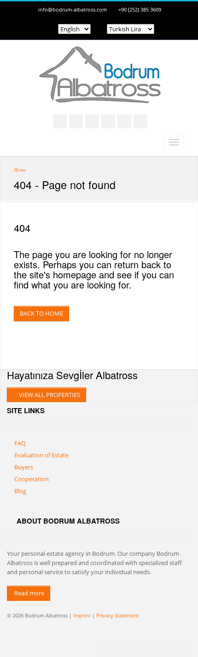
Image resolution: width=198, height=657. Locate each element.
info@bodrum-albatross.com (72, 9)
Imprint (82, 615)
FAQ (20, 443)
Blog (20, 491)
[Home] (99, 94)
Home (20, 169)
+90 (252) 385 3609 (139, 9)
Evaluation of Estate (41, 455)
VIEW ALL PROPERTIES (48, 395)
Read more (28, 593)
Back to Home (41, 313)
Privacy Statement (117, 615)
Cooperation (31, 479)
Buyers (23, 467)
